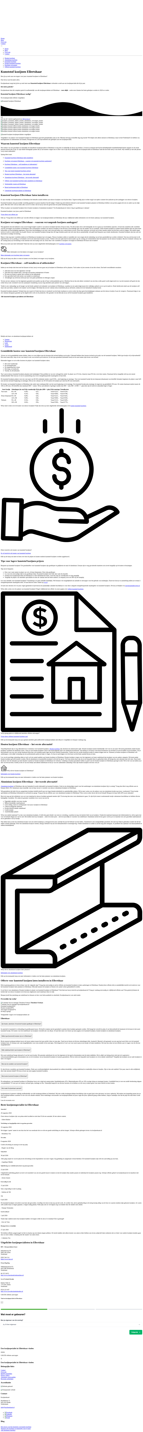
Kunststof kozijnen (10, 61)
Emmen (7, 339)
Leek (6, 343)
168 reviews (26, 119)
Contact (3, 43)
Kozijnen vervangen (11, 65)
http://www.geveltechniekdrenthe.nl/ (12, 1291)
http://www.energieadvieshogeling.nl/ (12, 1275)
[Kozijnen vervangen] (4, 252)
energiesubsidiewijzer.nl (132, 585)
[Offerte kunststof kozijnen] (71, 731)
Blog (2, 40)
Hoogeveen (8, 341)
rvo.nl (45, 582)
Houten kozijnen (10, 58)
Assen (6, 345)
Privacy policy (5, 1375)
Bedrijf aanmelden (6, 1373)
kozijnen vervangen (65, 244)
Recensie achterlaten (7, 1379)
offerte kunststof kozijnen (75, 589)
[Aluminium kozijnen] (71, 968)
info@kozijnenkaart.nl (7, 1407)
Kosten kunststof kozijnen (13, 63)
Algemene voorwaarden (8, 1377)
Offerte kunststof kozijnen (13, 67)
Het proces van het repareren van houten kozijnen (16, 1427)
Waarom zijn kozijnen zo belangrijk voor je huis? (16, 1428)
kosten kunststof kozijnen (78, 406)
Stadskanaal (8, 346)
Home (3, 38)
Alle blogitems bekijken (8, 1430)
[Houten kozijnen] (4, 770)
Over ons (3, 42)
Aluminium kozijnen (11, 60)
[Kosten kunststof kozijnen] (71, 548)
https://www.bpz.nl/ (7, 1259)
